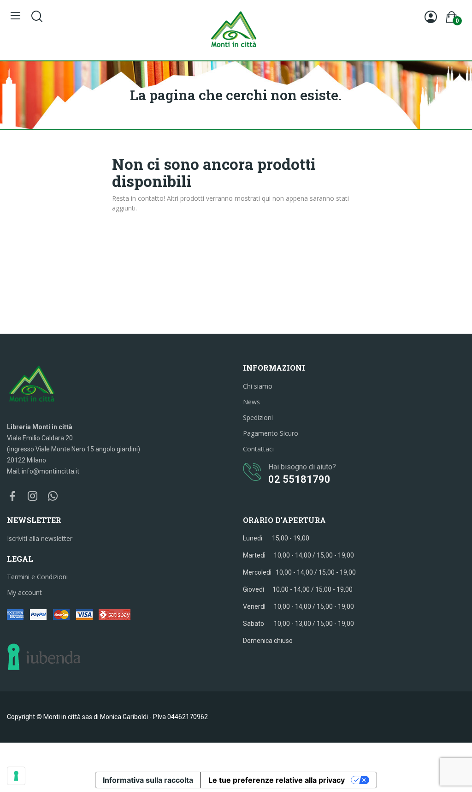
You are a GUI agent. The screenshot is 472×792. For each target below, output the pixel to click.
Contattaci (258, 448)
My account (24, 592)
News (251, 401)
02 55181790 (299, 479)
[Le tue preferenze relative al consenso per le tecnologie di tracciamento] (16, 776)
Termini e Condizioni (37, 576)
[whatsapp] (53, 496)
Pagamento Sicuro (270, 433)
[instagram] (32, 496)
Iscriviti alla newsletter (39, 538)
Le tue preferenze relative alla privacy (276, 780)
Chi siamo (257, 386)
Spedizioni (258, 417)
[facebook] (12, 496)
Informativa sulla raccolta (148, 780)
